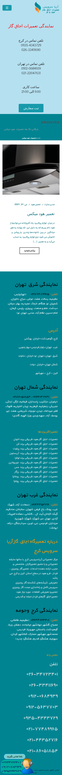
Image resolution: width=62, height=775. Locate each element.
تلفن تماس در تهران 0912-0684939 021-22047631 (31, 68)
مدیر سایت (49, 204)
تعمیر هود (36, 204)
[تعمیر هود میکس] (31, 169)
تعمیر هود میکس (41, 213)
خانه (38, 138)
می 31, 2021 (21, 204)
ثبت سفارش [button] (31, 108)
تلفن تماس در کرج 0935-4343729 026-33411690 (31, 45)
